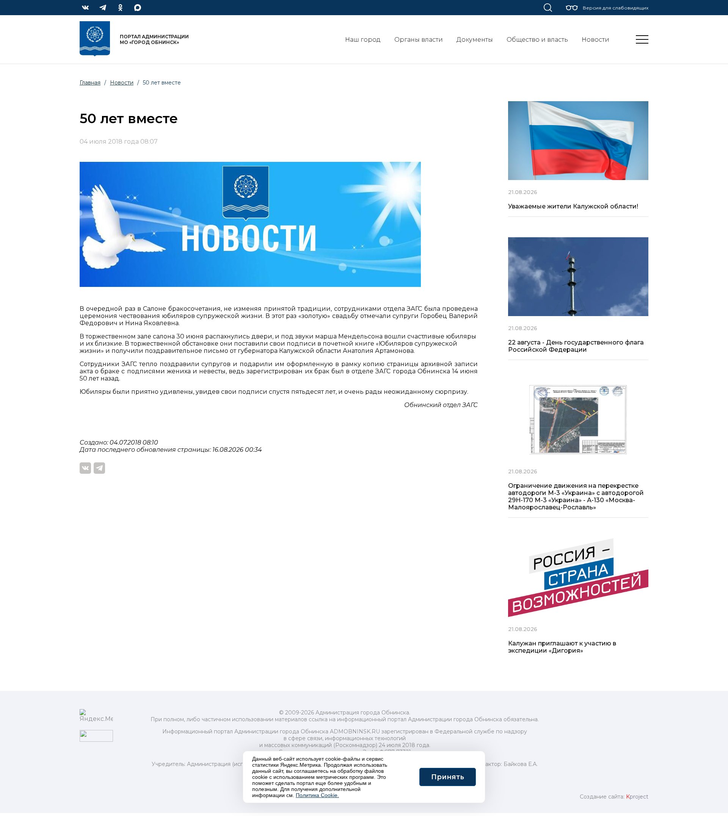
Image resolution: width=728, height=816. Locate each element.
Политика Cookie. (317, 795)
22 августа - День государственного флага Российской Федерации (576, 346)
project (637, 796)
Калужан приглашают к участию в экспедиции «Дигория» (562, 647)
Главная (90, 82)
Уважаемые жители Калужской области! (573, 206)
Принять (447, 777)
